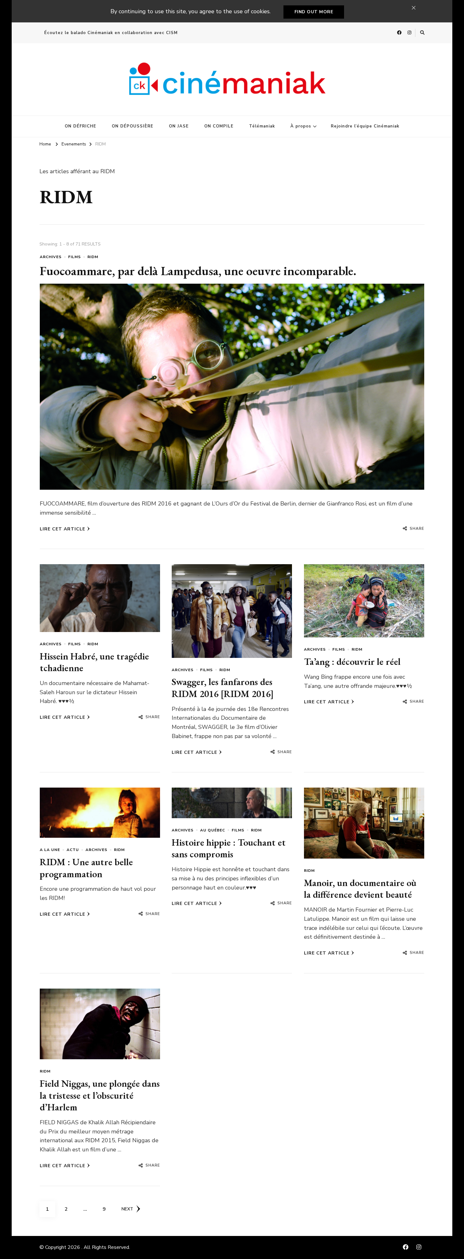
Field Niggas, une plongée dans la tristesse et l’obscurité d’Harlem (100, 1095)
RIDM (92, 256)
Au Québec (212, 830)
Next (127, 1209)
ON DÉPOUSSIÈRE (132, 126)
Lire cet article (62, 529)
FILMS (74, 256)
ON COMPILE (219, 126)
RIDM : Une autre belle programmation (86, 868)
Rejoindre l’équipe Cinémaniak (365, 126)
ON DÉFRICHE (80, 126)
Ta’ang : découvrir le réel (352, 661)
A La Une (50, 849)
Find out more (313, 12)
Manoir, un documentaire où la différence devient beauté (360, 889)
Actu (73, 849)
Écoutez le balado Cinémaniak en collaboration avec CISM (111, 33)
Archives (51, 256)
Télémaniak (262, 126)
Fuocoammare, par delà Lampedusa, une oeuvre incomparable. (198, 271)
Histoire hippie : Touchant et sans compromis (229, 848)
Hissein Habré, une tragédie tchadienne (94, 662)
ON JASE (179, 126)
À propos (300, 126)
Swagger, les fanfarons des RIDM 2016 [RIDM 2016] (223, 688)
